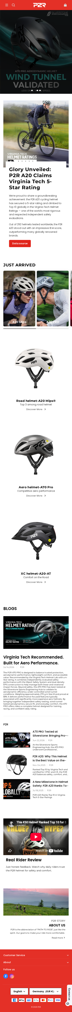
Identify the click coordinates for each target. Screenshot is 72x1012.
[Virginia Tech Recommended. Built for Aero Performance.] (36, 632)
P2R (22, 667)
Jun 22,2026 (39, 740)
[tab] (32, 90)
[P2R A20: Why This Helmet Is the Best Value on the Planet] (16, 765)
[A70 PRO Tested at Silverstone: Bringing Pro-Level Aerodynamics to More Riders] (16, 740)
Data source (20, 243)
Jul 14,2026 (8, 667)
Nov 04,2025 (39, 765)
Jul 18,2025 (38, 790)
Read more (57, 937)
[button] (6, 5)
